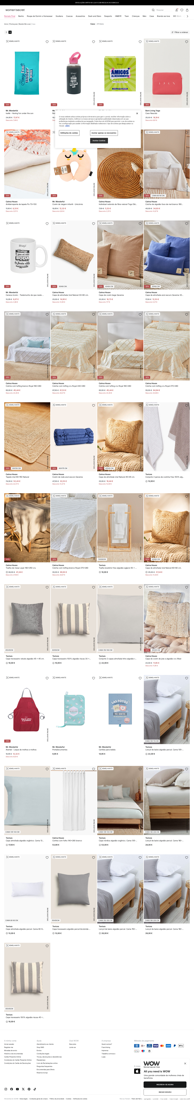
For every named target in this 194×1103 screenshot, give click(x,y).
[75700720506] (47, 132)
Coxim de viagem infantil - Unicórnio (67, 204)
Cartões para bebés (107, 749)
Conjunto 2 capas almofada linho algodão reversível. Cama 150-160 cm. (118, 659)
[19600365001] (186, 769)
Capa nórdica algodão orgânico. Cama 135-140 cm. (118, 840)
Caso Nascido (151, 113)
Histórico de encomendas (13, 1054)
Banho (21, 16)
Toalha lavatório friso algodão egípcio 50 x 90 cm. (118, 568)
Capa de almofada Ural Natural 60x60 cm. (163, 568)
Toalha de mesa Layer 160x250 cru (21, 568)
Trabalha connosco (108, 1054)
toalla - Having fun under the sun (19, 113)
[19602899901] (47, 314)
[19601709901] (140, 587)
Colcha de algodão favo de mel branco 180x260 (164, 204)
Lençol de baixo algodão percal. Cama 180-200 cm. (164, 840)
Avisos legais (23, 1099)
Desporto (108, 16)
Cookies (68, 1099)
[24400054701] (47, 946)
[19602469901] (186, 132)
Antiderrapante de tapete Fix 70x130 (21, 204)
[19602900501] (140, 314)
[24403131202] (186, 223)
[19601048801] (47, 769)
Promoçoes (13, 24)
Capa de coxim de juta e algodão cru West (163, 659)
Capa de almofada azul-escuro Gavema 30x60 (164, 295)
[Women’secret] (15, 10)
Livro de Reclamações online (47, 1063)
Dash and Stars (94, 16)
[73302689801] (47, 678)
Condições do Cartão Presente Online (18, 1060)
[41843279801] (186, 41)
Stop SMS (40, 1047)
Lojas (103, 1057)
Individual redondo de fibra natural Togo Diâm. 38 (118, 204)
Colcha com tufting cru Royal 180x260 (115, 386)
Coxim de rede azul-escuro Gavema (67, 477)
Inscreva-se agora (165, 1085)
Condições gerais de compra (38, 1099)
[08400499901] (140, 496)
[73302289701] (47, 223)
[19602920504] (93, 314)
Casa (152, 16)
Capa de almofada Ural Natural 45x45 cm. (117, 477)
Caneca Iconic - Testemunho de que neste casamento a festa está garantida (25, 295)
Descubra (72, 1044)
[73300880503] (47, 496)
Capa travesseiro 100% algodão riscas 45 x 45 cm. (25, 1017)
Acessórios (80, 16)
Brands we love (163, 16)
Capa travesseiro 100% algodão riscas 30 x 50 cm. (71, 659)
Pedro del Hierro (137, 1099)
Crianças (135, 16)
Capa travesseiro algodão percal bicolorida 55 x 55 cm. (71, 929)
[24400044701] (93, 587)
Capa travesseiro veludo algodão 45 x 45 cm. (25, 659)
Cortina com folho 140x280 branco (67, 840)
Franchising (106, 1047)
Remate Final (9, 16)
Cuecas (69, 16)
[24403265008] (140, 223)
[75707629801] (140, 41)
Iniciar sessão (9, 1044)
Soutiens (59, 16)
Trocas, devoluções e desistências (49, 1057)
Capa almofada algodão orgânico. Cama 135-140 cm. (25, 840)
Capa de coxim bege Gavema (111, 295)
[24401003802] (140, 405)
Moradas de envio (10, 1050)
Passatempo (41, 1060)
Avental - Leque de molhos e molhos (21, 749)
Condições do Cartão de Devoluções (17, 1063)
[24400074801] (93, 857)
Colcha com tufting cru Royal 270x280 (161, 386)
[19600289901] (186, 678)
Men (144, 16)
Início (6, 24)
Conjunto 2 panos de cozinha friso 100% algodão (164, 477)
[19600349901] (140, 857)
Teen (127, 16)
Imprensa (105, 1050)
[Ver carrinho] (187, 10)
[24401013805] (186, 496)
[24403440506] (186, 587)
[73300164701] (186, 405)
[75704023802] (47, 405)
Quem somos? (107, 1044)
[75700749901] (93, 769)
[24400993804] (93, 223)
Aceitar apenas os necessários (104, 133)
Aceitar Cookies (99, 141)
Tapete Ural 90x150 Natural (17, 477)
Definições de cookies (80, 1099)
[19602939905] (93, 496)
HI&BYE (118, 16)
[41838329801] (93, 41)
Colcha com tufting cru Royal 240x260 (68, 386)
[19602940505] (186, 314)
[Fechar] (137, 113)
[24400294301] (47, 587)
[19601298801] (140, 769)
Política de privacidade (57, 1099)
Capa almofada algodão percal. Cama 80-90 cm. (25, 929)
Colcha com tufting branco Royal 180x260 (23, 386)
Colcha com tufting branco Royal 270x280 (70, 568)
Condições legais (43, 1054)
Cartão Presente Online (12, 1057)
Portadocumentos (59, 749)
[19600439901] (47, 857)
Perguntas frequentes (44, 1066)
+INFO (67, 126)
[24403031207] (93, 405)
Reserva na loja (42, 1073)
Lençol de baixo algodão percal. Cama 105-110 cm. (164, 749)
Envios (39, 1050)
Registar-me (8, 1047)
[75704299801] (93, 678)
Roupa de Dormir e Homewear (40, 16)
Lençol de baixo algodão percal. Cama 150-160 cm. (118, 929)
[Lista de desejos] (181, 10)
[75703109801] (47, 41)
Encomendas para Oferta (45, 1069)
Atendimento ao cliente (45, 1044)
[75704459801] (140, 678)
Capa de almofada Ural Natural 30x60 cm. (70, 295)
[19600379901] (186, 857)
